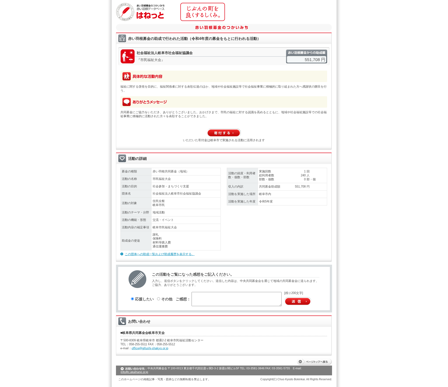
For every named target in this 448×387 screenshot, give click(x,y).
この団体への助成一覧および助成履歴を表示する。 (160, 254)
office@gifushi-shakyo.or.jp (150, 348)
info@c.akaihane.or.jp (134, 372)
